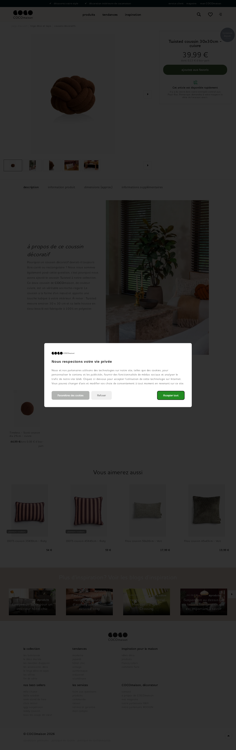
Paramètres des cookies (71, 395)
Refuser (101, 395)
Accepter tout (170, 395)
